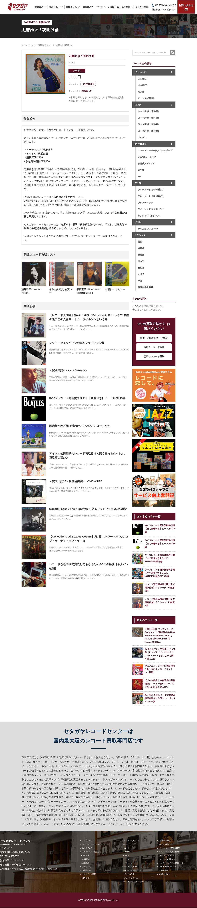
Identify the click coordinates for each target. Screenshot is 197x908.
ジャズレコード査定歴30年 (169, 848)
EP (139, 176)
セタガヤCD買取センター (169, 859)
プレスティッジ (145, 202)
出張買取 (85, 859)
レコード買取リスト (131, 841)
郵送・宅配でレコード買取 (154, 338)
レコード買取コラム (131, 867)
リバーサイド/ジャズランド (151, 209)
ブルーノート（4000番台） (151, 196)
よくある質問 (142, 7)
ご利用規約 (163, 870)
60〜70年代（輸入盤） (149, 118)
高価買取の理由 (165, 841)
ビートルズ (140, 72)
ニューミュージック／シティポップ (155, 150)
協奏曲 (141, 248)
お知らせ (85, 878)
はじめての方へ (124, 7)
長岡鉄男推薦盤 (145, 287)
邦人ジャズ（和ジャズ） (150, 215)
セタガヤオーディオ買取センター (172, 863)
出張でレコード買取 (154, 347)
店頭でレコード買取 (154, 356)
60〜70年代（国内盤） (149, 111)
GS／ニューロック (147, 157)
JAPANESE (30, 22)
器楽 (140, 241)
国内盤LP (142, 79)
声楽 (140, 281)
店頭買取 (85, 863)
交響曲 (141, 254)
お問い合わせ (186, 5)
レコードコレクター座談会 (169, 852)
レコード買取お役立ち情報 (134, 881)
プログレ (142, 137)
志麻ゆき (29, 169)
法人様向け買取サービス (168, 855)
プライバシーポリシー (167, 867)
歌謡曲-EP (44, 22)
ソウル (138, 222)
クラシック (140, 235)
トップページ (87, 841)
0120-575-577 (12, 856)
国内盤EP (142, 85)
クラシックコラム (131, 878)
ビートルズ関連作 (146, 98)
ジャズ (138, 183)
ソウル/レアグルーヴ (148, 228)
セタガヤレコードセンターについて (95, 844)
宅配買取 (85, 855)
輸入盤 (141, 91)
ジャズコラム (129, 874)
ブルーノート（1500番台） (151, 189)
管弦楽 (141, 268)
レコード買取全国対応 (167, 844)
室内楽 (141, 261)
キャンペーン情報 (105, 7)
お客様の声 (88, 7)
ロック (138, 105)
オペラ (141, 274)
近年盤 (141, 170)
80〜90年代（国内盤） (149, 124)
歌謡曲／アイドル (146, 163)
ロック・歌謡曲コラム (132, 870)
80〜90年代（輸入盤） (149, 131)
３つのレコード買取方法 (91, 852)
